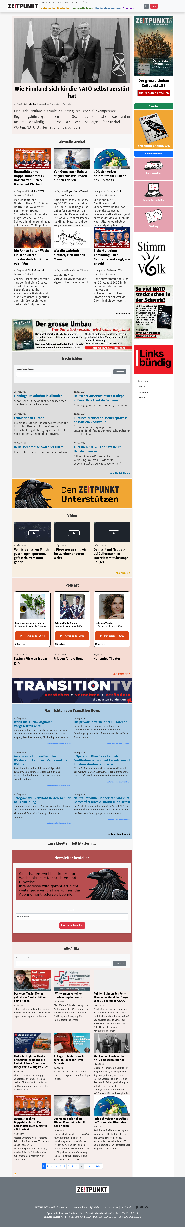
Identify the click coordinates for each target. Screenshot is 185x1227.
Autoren (141, 386)
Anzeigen (76, 3)
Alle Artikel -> (123, 313)
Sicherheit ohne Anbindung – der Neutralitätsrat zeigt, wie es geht (112, 257)
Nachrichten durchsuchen (25, 363)
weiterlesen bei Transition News (59, 738)
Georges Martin (114, 191)
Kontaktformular (153, 153)
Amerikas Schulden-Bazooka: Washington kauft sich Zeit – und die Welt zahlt (40, 754)
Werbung (141, 398)
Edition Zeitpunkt (61, 3)
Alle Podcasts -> (121, 667)
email (71, 904)
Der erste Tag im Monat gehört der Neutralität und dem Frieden (30, 991)
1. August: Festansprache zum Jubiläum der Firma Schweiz (69, 1054)
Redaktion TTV (35, 191)
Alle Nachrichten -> (120, 466)
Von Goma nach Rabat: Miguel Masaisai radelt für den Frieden (70, 176)
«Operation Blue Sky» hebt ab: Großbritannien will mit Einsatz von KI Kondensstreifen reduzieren (102, 754)
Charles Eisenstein (36, 270)
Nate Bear (32, 104)
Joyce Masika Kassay (77, 191)
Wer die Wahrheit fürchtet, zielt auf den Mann (69, 255)
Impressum (142, 392)
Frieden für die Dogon (69, 652)
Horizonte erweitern (108, 8)
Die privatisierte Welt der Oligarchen (100, 716)
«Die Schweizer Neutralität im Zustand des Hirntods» (110, 176)
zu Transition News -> (119, 828)
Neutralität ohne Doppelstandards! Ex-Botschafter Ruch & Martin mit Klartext (29, 178)
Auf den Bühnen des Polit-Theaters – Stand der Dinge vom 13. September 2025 (111, 991)
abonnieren (15, 1168)
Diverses (128, 8)
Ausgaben (45, 3)
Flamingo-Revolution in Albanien (38, 389)
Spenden (153, 106)
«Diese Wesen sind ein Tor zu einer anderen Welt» (70, 547)
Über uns (87, 3)
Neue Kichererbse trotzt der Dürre (38, 441)
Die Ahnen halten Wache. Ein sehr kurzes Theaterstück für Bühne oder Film (32, 257)
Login (154, 6)
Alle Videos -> (123, 566)
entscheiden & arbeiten (55, 8)
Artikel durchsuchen (23, 952)
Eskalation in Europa (29, 411)
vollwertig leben (82, 8)
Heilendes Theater (107, 652)
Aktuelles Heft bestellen (154, 93)
